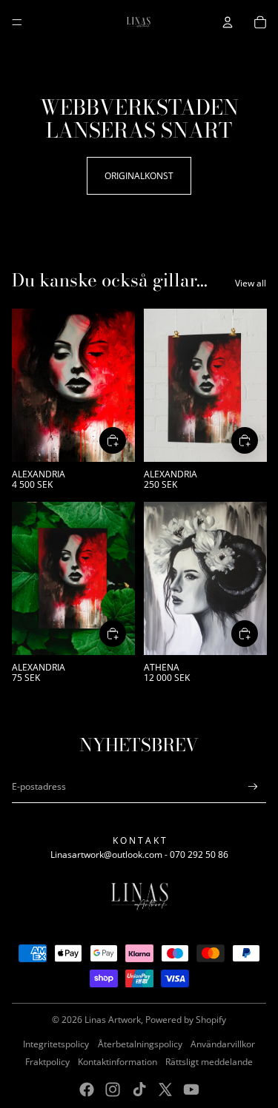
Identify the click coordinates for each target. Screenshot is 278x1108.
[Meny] (17, 22)
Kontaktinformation (117, 1061)
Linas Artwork (113, 1019)
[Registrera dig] (253, 786)
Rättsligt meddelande (209, 1061)
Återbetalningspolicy (140, 1044)
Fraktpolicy (47, 1061)
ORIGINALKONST (139, 175)
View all (250, 283)
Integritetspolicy (56, 1044)
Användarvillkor (223, 1044)
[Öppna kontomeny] (227, 22)
